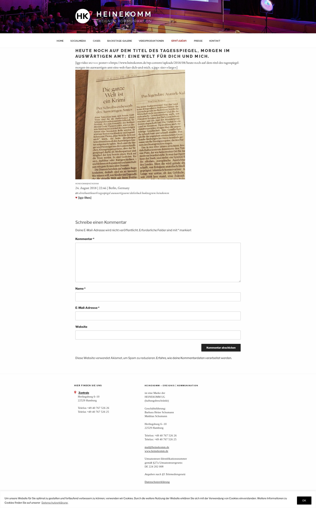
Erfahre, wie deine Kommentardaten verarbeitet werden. (194, 358)
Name (80, 288)
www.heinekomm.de (156, 450)
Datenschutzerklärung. (55, 502)
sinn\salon (179, 40)
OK (304, 500)
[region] (158, 499)
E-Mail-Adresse (87, 308)
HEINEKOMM (124, 14)
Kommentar (84, 239)
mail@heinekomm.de (157, 447)
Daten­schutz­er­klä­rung (157, 481)
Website (81, 327)
